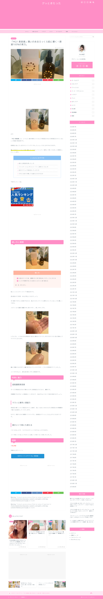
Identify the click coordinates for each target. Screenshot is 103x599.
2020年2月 (73, 363)
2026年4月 (73, 130)
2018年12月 (73, 405)
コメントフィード (76, 537)
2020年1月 (73, 367)
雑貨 (67, 31)
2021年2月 (73, 324)
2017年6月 (73, 464)
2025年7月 (73, 156)
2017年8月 (73, 457)
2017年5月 (73, 467)
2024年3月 (73, 208)
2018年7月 (73, 422)
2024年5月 (73, 201)
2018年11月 (73, 409)
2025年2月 (73, 172)
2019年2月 (73, 399)
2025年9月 (73, 149)
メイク (51, 31)
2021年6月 (73, 311)
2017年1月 (73, 477)
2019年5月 (73, 389)
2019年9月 (73, 376)
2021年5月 (73, 315)
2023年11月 (73, 221)
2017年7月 (73, 461)
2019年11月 (73, 373)
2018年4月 (73, 431)
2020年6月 (73, 350)
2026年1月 (73, 136)
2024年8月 (73, 191)
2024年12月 (73, 178)
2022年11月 (73, 256)
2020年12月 (73, 331)
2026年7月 (73, 127)
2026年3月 (73, 133)
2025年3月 (73, 169)
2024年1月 (73, 214)
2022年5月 (73, 276)
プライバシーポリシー (14, 597)
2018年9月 (73, 415)
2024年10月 (73, 185)
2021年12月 (73, 292)
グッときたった (51, 3)
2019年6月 (73, 386)
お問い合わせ (35, 31)
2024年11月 (73, 182)
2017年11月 (73, 448)
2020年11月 (73, 334)
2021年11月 (73, 295)
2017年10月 (73, 451)
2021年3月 (73, 321)
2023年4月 (73, 243)
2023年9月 (73, 227)
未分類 (83, 109)
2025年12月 (73, 140)
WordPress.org (75, 539)
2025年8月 (73, 153)
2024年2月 (73, 211)
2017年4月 (73, 470)
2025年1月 (73, 175)
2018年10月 (73, 412)
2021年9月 (73, 302)
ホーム (26, 31)
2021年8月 (73, 305)
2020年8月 (73, 344)
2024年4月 (73, 204)
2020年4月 (73, 357)
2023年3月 (73, 247)
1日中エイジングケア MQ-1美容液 (27, 456)
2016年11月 (73, 483)
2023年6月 (73, 237)
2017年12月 (73, 444)
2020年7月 (73, 347)
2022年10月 (73, 260)
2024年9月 (73, 188)
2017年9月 (73, 454)
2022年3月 (73, 282)
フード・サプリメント (83, 91)
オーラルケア (59, 31)
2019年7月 (73, 383)
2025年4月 (73, 166)
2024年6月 (73, 198)
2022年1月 (73, 289)
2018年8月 (73, 418)
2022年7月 (73, 269)
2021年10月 (73, 298)
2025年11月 (73, 143)
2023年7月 (73, 234)
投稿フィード (74, 535)
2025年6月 (73, 159)
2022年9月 (73, 263)
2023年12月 (73, 217)
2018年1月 (73, 441)
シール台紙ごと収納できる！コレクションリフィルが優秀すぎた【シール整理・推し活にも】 (82, 521)
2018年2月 (73, 438)
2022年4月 (73, 279)
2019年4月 (73, 393)
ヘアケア (44, 31)
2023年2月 (73, 250)
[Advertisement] (51, 18)
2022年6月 (73, 273)
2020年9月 (73, 341)
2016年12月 (73, 480)
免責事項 (23, 597)
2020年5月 (73, 354)
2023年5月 (73, 240)
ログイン (73, 533)
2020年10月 (73, 337)
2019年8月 (73, 380)
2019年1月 (73, 402)
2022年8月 (73, 266)
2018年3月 (73, 435)
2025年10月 (73, 146)
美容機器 (82, 112)
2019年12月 (73, 370)
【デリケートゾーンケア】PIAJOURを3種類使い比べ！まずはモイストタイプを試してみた (81, 516)
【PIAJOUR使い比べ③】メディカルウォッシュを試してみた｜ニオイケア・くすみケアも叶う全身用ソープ (82, 505)
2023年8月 (73, 230)
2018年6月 (73, 425)
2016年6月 (73, 487)
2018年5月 (73, 428)
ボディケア (83, 101)
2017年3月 (73, 474)
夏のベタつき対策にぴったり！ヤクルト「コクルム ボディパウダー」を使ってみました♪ (82, 499)
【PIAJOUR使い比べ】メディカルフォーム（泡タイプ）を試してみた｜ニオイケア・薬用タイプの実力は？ (82, 511)
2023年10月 (73, 224)
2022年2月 (73, 285)
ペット (83, 98)
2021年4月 (73, 318)
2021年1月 (73, 328)
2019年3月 (73, 396)
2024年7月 (73, 195)
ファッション (75, 31)
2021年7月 (73, 308)
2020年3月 (73, 360)
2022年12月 (73, 253)
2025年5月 (73, 162)
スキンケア (14, 38)
